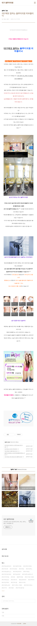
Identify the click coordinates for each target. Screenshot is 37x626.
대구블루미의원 (17, 566)
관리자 (24, 623)
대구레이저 (14, 579)
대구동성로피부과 (7, 566)
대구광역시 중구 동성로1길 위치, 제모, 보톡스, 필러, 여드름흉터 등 (15, 522)
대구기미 (5, 588)
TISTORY (19, 623)
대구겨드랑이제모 (7, 574)
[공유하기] (10, 434)
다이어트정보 (14, 569)
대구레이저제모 (28, 566)
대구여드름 (14, 582)
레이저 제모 (23, 582)
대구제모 (22, 569)
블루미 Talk (7, 442)
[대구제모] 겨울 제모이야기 (11, 451)
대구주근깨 (5, 569)
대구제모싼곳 (6, 579)
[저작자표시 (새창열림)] (23, 434)
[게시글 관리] (12, 434)
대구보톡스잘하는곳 (28, 574)
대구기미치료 (6, 577)
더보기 (3, 591)
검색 (33, 601)
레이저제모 (26, 571)
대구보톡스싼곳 (6, 585)
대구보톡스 (29, 569)
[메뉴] (35, 3)
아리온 (13, 577)
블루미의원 (20, 577)
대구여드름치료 (20, 588)
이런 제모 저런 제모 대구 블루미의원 (13, 456)
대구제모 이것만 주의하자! (11, 449)
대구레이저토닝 (28, 585)
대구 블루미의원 (7, 3)
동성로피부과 (23, 579)
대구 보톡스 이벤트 (17, 585)
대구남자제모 (6, 582)
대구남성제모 (17, 574)
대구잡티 (12, 588)
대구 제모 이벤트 (30, 577)
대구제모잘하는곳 (7, 571)
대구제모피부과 (17, 571)
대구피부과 (31, 579)
